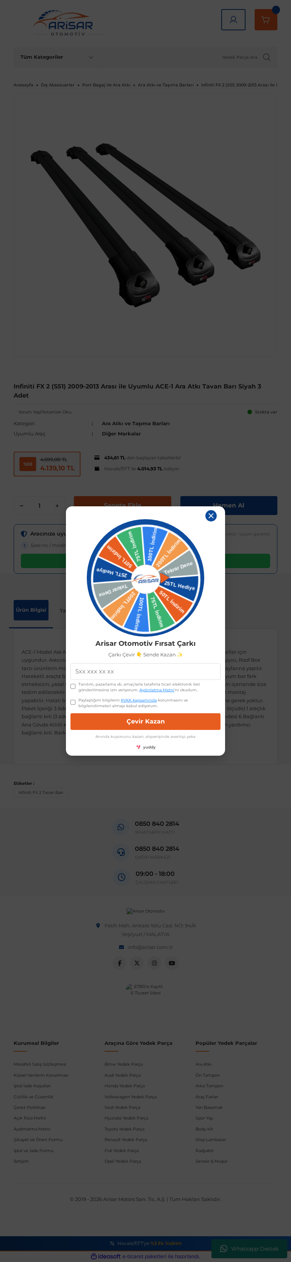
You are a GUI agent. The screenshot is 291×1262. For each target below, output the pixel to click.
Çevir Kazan (146, 721)
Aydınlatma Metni (156, 689)
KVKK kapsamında (139, 700)
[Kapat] (211, 515)
